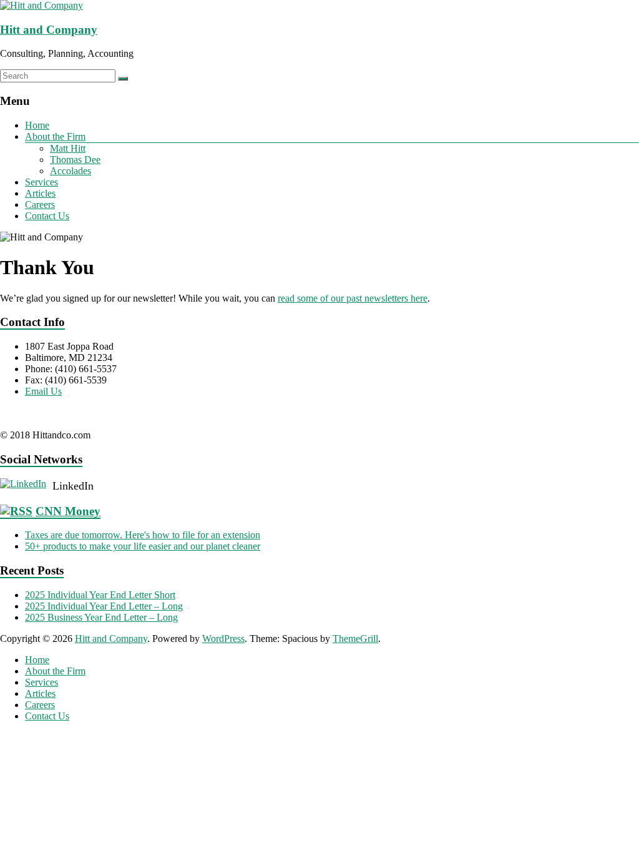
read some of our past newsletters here (352, 298)
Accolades (70, 170)
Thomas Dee (75, 159)
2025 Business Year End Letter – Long (101, 617)
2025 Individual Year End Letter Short (100, 594)
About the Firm (55, 136)
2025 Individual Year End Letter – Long (104, 606)
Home (37, 125)
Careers (40, 204)
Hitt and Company (48, 29)
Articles (40, 193)
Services (41, 182)
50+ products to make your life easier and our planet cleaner (142, 546)
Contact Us (47, 215)
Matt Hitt (67, 148)
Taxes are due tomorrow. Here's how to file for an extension (142, 535)
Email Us (43, 391)
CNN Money (68, 511)
